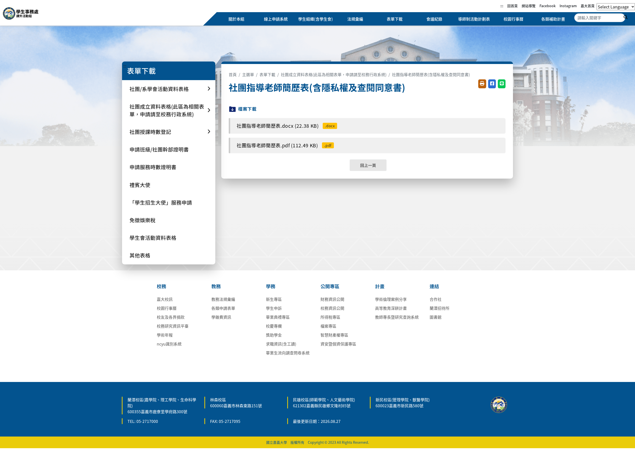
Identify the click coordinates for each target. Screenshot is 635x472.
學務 (270, 286)
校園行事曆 (513, 19)
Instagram (568, 5)
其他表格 (139, 255)
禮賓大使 (139, 185)
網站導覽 (529, 5)
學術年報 (165, 335)
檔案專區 (328, 326)
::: (501, 5)
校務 (161, 286)
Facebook (548, 5)
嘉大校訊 (165, 299)
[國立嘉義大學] (29, 14)
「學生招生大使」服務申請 (160, 202)
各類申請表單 (223, 308)
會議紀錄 (434, 19)
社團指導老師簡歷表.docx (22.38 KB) (286, 125)
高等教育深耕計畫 (391, 308)
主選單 (248, 74)
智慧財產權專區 (334, 335)
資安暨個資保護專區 (338, 344)
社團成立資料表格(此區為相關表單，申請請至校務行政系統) (333, 74)
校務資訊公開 (332, 308)
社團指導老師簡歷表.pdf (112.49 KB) (284, 145)
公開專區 (329, 286)
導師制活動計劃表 (474, 19)
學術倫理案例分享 (391, 299)
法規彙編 (355, 19)
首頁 (233, 74)
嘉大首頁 (588, 5)
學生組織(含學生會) (315, 19)
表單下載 (395, 19)
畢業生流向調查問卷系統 (288, 353)
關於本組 (236, 19)
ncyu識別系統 (169, 344)
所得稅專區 (330, 317)
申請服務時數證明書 (152, 167)
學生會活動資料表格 (152, 237)
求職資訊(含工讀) (281, 344)
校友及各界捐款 (171, 317)
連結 (434, 286)
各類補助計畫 (553, 19)
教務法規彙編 (223, 299)
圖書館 (436, 317)
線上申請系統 (276, 19)
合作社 (436, 299)
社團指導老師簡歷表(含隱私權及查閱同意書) (431, 74)
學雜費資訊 (221, 317)
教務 (216, 286)
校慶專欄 (274, 326)
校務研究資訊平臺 (173, 326)
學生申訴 (274, 308)
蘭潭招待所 (439, 308)
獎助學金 (274, 335)
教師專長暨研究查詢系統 (397, 317)
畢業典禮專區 (278, 317)
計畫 (379, 286)
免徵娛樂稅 (142, 220)
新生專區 (274, 299)
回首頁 (512, 5)
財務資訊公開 (332, 299)
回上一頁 (368, 165)
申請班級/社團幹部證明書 (159, 149)
